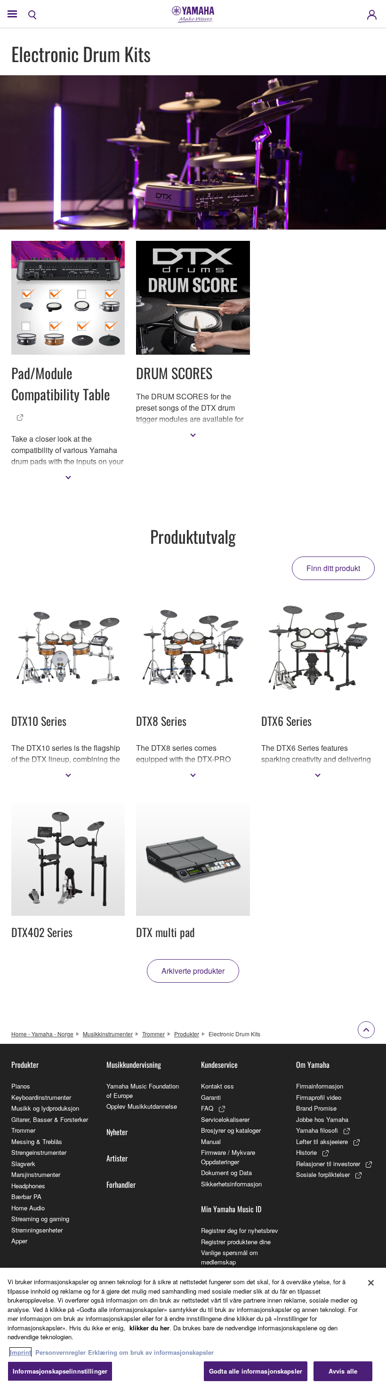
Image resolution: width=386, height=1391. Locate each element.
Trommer (153, 1034)
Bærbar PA (26, 1196)
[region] (193, 1329)
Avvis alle (343, 1371)
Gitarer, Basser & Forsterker (49, 1119)
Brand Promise (316, 1108)
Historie (306, 1152)
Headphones (28, 1185)
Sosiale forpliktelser (323, 1174)
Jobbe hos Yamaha (322, 1119)
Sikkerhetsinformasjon (231, 1183)
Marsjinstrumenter (35, 1174)
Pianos (20, 1085)
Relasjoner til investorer (328, 1163)
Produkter (186, 1034)
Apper (19, 1240)
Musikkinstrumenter (108, 1034)
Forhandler (121, 1184)
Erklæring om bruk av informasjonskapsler (151, 1352)
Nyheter (117, 1131)
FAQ (207, 1108)
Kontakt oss (217, 1085)
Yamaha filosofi (317, 1130)
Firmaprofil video (318, 1097)
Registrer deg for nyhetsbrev (239, 1230)
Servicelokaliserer (225, 1119)
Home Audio (28, 1207)
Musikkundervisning (133, 1064)
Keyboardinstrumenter (41, 1097)
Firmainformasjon (319, 1085)
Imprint (20, 1352)
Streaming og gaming (40, 1218)
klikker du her (149, 1327)
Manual (211, 1141)
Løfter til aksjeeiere (322, 1141)
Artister (117, 1158)
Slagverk (23, 1163)
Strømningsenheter (37, 1229)
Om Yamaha (313, 1064)
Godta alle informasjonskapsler (255, 1371)
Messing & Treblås (36, 1141)
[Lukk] (371, 1282)
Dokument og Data (226, 1172)
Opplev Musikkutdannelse (141, 1106)
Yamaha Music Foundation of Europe (142, 1090)
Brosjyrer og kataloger (231, 1130)
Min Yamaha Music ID (231, 1209)
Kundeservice (219, 1064)
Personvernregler (60, 1352)
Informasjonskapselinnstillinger (60, 1371)
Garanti (211, 1097)
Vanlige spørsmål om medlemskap (229, 1257)
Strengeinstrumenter (38, 1152)
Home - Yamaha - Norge (42, 1034)
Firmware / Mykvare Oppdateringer (228, 1157)
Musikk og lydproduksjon (45, 1108)
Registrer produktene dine (236, 1241)
